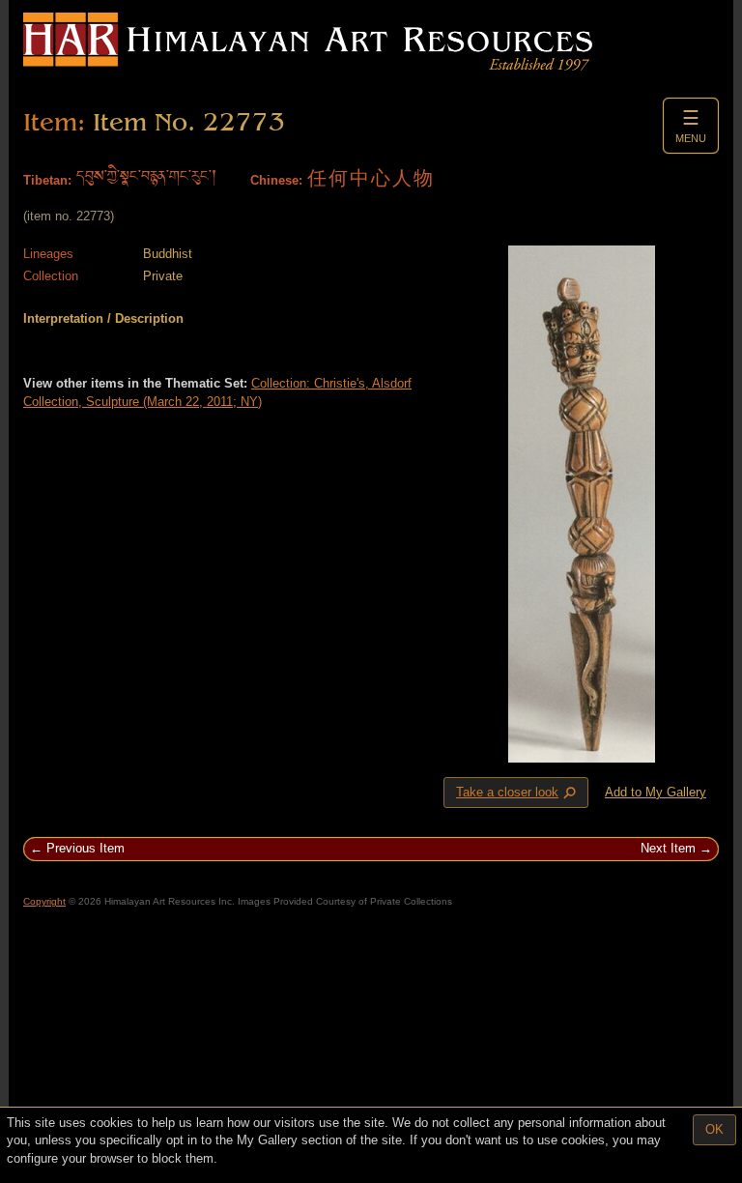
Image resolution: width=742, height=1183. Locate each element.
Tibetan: (47, 180)
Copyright (44, 901)
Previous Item (85, 848)
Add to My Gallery (655, 792)
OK (714, 1129)
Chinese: (276, 180)
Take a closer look (518, 793)
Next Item (668, 848)
